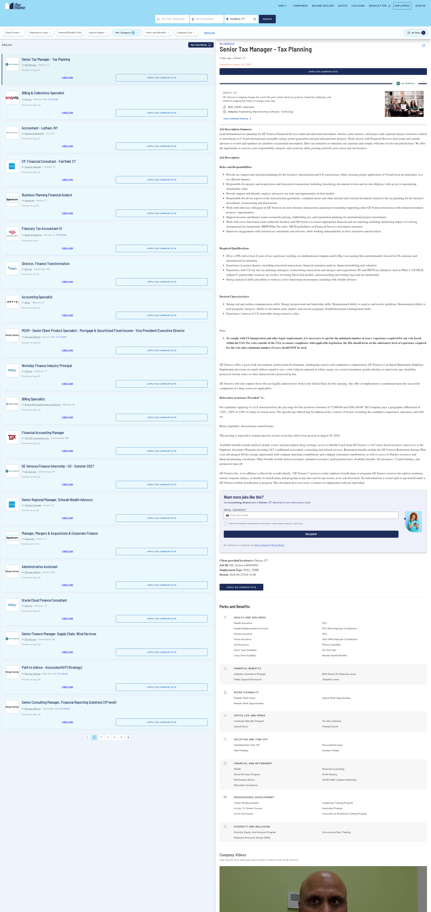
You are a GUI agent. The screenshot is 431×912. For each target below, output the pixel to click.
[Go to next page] (128, 737)
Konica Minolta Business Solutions (43, 404)
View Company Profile (235, 118)
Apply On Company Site (161, 77)
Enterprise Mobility (34, 133)
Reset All (209, 32)
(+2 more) (64, 708)
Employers (402, 5)
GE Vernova (30, 65)
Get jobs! (311, 534)
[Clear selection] (255, 19)
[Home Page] (15, 7)
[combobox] (175, 19)
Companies (300, 5)
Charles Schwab (33, 167)
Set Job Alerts (199, 45)
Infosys (28, 371)
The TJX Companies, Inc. (37, 438)
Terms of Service (261, 545)
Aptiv (27, 302)
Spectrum (29, 200)
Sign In (420, 5)
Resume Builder (323, 5)
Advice (342, 5)
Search (267, 19)
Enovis (28, 99)
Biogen (28, 269)
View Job (67, 77)
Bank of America (33, 235)
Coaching (358, 5)
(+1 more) (52, 99)
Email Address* (235, 510)
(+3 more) (61, 234)
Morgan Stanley (33, 337)
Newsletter (378, 5)
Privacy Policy (278, 545)
